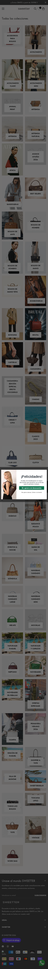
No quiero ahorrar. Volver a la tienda (32, 492)
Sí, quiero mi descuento (31, 488)
